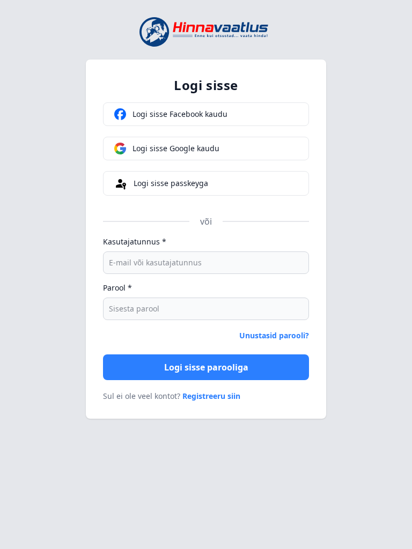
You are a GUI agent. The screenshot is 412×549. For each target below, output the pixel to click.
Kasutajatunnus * (134, 241)
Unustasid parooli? (274, 335)
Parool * (117, 288)
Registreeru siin (211, 396)
